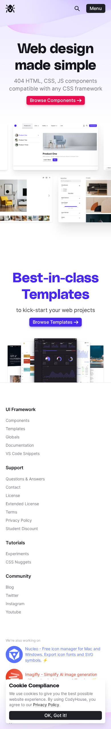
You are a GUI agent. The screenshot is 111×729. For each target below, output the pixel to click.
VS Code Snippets (23, 453)
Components (17, 420)
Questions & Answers (25, 478)
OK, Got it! (55, 715)
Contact (13, 487)
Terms (11, 512)
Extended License (22, 503)
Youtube (13, 611)
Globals (12, 436)
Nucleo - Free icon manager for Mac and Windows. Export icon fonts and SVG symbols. (62, 654)
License (13, 495)
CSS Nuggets (18, 561)
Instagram (15, 603)
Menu (96, 8)
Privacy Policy (46, 704)
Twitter (12, 595)
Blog (10, 587)
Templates (15, 428)
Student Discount (22, 528)
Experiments (17, 553)
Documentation (20, 445)
